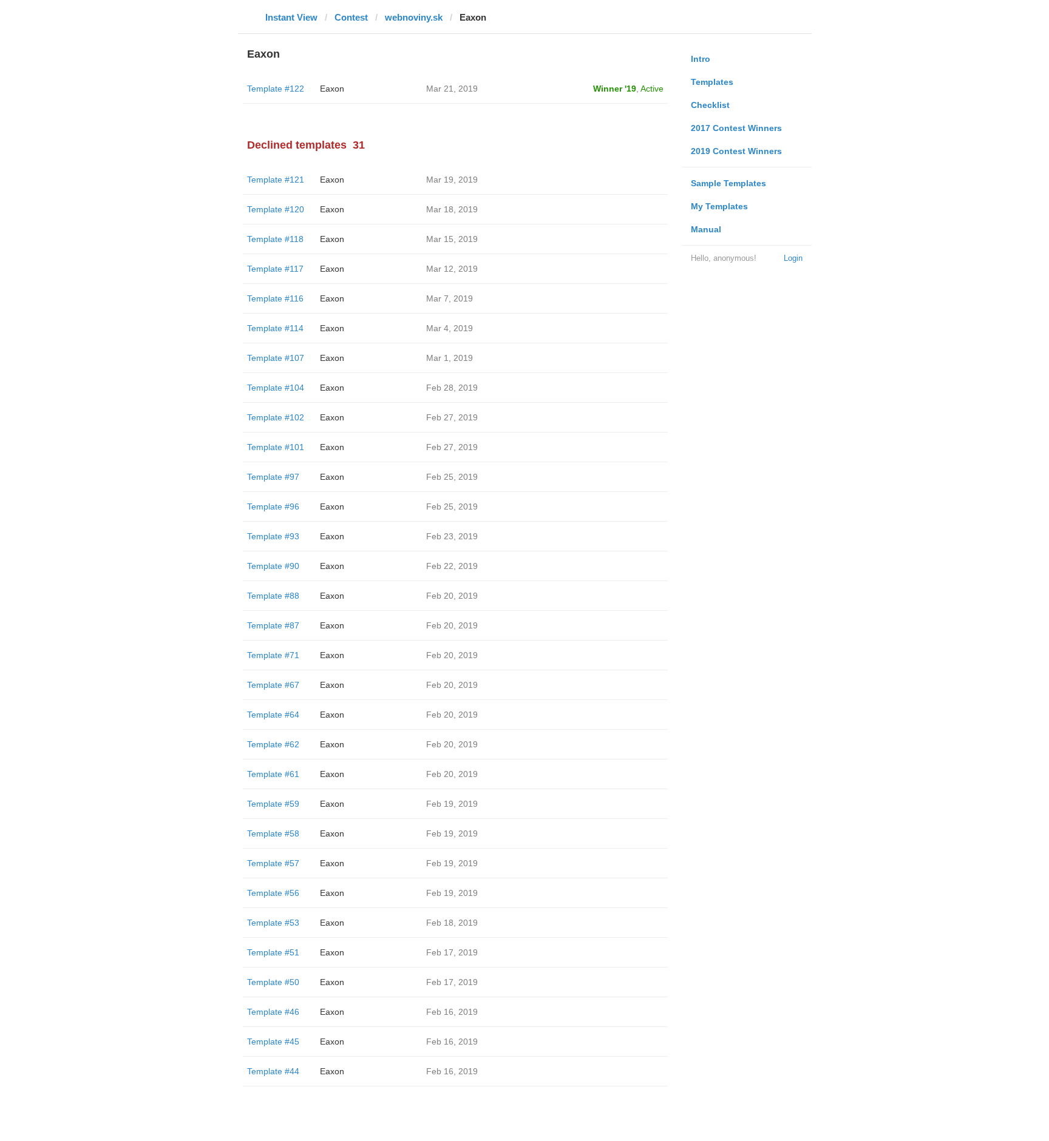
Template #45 (273, 1041)
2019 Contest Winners (736, 151)
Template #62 (273, 744)
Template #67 (273, 685)
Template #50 (273, 982)
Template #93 (273, 536)
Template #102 (275, 417)
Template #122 (275, 88)
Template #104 (275, 387)
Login (793, 258)
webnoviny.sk (414, 17)
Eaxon (332, 88)
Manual (706, 229)
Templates (712, 82)
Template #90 (273, 566)
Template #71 (273, 655)
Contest (351, 17)
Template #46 (273, 1012)
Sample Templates (728, 183)
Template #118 (275, 239)
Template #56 (273, 893)
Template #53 (273, 922)
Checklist (710, 105)
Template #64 (273, 714)
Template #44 (273, 1071)
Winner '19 (614, 88)
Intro (700, 59)
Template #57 (273, 863)
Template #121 (275, 179)
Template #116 (275, 298)
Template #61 (273, 774)
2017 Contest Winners (736, 128)
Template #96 (273, 506)
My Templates (719, 206)
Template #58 (273, 833)
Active (652, 88)
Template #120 (275, 209)
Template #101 (275, 447)
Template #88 (273, 596)
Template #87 (273, 625)
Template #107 (275, 358)
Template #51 (273, 952)
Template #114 (275, 328)
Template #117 (275, 269)
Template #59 (273, 804)
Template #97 (273, 477)
